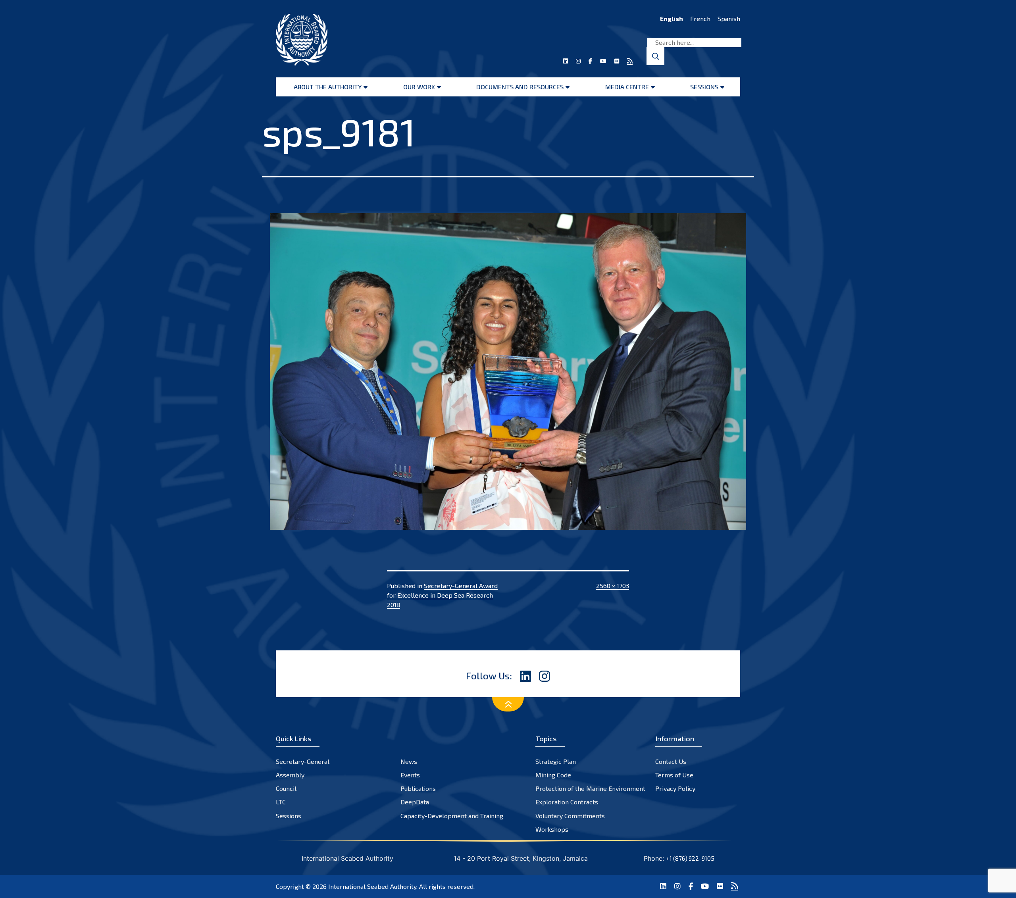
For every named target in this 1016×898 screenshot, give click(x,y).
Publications (418, 788)
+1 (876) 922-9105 (690, 858)
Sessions (704, 86)
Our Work (419, 86)
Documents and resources (520, 86)
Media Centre (627, 86)
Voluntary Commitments (570, 815)
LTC (281, 802)
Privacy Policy (675, 788)
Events (410, 775)
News (408, 761)
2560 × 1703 (612, 585)
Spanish (729, 18)
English (671, 18)
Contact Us (670, 761)
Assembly (290, 775)
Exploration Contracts (566, 802)
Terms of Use (674, 775)
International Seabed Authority (372, 886)
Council (286, 788)
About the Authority (328, 86)
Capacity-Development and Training (451, 815)
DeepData (414, 802)
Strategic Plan (555, 761)
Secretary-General (302, 761)
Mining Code (553, 775)
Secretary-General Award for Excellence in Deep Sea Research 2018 (442, 595)
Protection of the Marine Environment (590, 788)
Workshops (551, 829)
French (700, 18)
